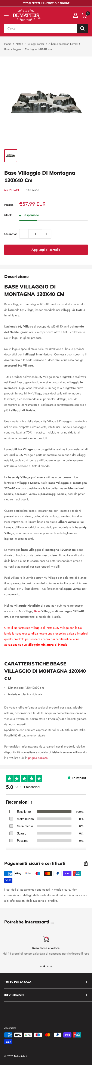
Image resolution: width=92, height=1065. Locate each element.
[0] (84, 15)
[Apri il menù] (6, 15)
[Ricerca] (82, 28)
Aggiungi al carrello (46, 249)
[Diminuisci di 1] (23, 233)
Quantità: (10, 234)
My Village (12, 190)
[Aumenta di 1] (46, 233)
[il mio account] (75, 15)
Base (37, 611)
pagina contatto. (38, 758)
